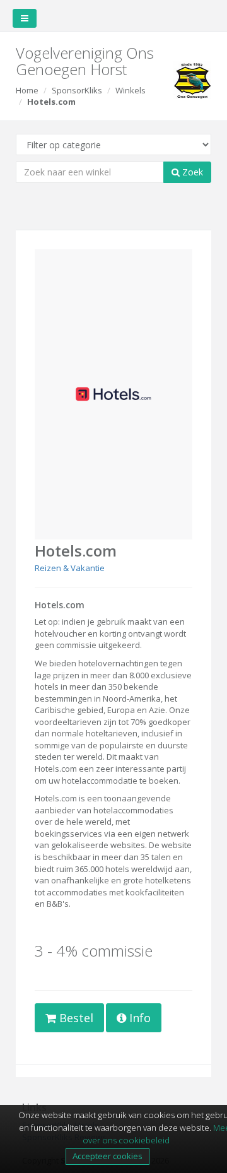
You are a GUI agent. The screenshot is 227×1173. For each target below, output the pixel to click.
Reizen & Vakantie (70, 568)
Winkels (130, 90)
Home (27, 90)
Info (138, 1017)
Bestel (74, 1017)
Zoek (191, 172)
